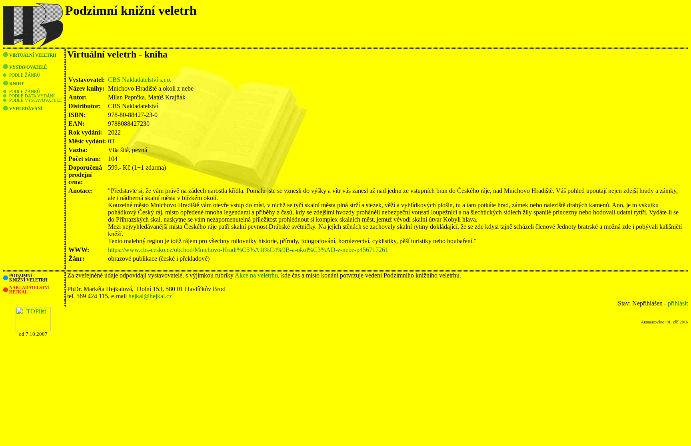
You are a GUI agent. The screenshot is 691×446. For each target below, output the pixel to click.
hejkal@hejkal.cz (150, 296)
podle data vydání (32, 96)
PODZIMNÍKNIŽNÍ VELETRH (28, 278)
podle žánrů (24, 75)
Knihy (16, 83)
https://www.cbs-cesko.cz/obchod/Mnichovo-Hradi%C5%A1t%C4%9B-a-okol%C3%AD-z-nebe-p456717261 (248, 249)
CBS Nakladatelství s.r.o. (140, 79)
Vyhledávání (25, 109)
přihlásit (678, 303)
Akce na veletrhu (256, 275)
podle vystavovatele (35, 100)
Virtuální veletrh (32, 55)
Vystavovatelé (28, 67)
